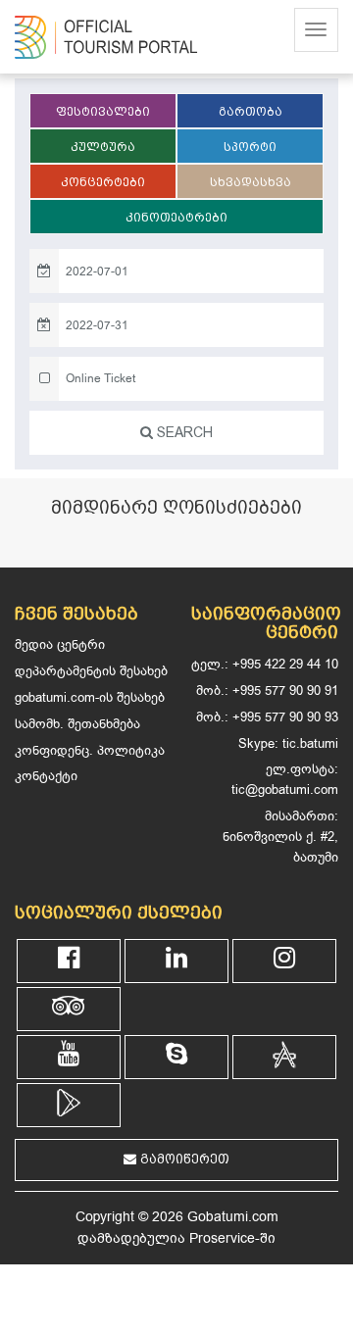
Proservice (222, 1238)
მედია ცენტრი (60, 644)
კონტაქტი (46, 775)
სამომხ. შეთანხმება (77, 724)
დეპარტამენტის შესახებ (91, 671)
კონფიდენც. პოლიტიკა (90, 750)
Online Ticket (100, 378)
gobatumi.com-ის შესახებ (90, 697)
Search (183, 432)
